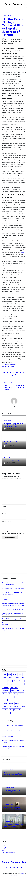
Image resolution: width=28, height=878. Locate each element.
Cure (23, 677)
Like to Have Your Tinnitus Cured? (20, 385)
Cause (4, 677)
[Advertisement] (14, 558)
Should (4, 706)
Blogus (22, 873)
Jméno (4, 506)
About (4, 674)
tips (11, 709)
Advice (15, 674)
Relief (9, 700)
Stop (10, 706)
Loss (23, 690)
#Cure (20, 39)
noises (22, 252)
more (10, 693)
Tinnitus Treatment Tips (14, 862)
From (16, 684)
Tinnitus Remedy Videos (8, 852)
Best (20, 674)
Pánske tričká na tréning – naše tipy (12, 619)
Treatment (17, 709)
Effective (21, 680)
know (12, 690)
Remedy (5, 703)
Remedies (16, 700)
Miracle (4, 693)
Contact (3, 845)
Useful (13, 713)
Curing (10, 680)
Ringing (17, 703)
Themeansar (13, 876)
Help (12, 687)
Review (11, 703)
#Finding (4, 41)
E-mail (4, 514)
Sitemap (3, 850)
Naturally (5, 696)
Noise (11, 696)
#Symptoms (18, 41)
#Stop (12, 41)
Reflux (4, 700)
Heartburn (5, 687)
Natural (21, 693)
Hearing (22, 684)
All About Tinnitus (9, 770)
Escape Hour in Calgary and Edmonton (13, 609)
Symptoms (16, 706)
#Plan (9, 41)
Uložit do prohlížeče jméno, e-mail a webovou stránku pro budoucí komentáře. (13, 532)
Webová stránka (6, 521)
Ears (15, 680)
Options (17, 696)
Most (15, 693)
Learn (18, 690)
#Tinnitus (4, 43)
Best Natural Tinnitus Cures (12, 461)
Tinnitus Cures (7, 15)
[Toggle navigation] (1, 5)
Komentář (5, 484)
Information (6, 690)
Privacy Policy (5, 848)
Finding (10, 684)
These (23, 706)
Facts (4, 684)
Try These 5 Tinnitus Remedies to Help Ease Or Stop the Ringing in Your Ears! (13, 425)
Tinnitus (5, 709)
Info (16, 687)
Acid (9, 674)
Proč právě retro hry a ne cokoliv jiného (13, 588)
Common (17, 677)
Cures (4, 680)
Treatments (6, 713)
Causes (10, 677)
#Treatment (11, 43)
